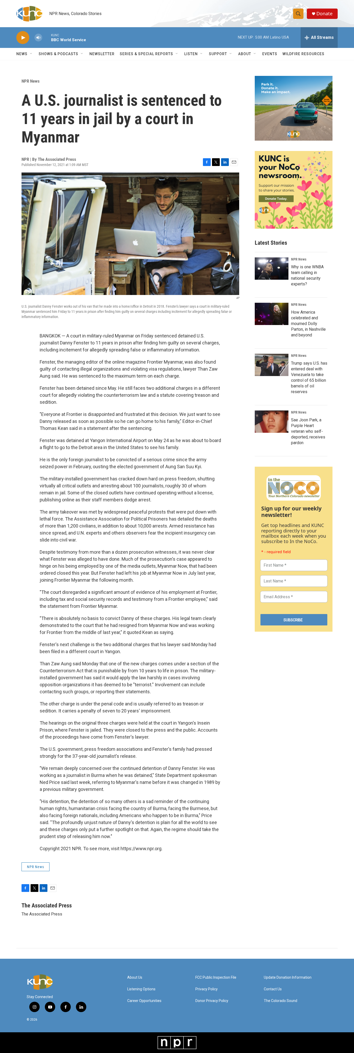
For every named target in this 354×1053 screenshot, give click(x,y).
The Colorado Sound (280, 1001)
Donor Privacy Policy (211, 1001)
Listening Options (141, 989)
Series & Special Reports (146, 54)
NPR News (31, 81)
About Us (134, 977)
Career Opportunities (144, 1001)
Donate (324, 13)
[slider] (46, 37)
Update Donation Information (287, 977)
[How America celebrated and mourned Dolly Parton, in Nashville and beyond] (271, 314)
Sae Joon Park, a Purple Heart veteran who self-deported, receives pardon (308, 431)
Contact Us (273, 989)
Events (269, 54)
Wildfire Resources (303, 54)
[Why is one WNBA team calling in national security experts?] (271, 268)
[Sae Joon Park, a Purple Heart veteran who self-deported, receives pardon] (271, 421)
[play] (23, 38)
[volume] (38, 38)
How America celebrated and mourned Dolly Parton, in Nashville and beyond (308, 323)
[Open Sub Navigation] (31, 54)
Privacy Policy (206, 989)
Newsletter (102, 54)
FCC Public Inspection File (215, 977)
